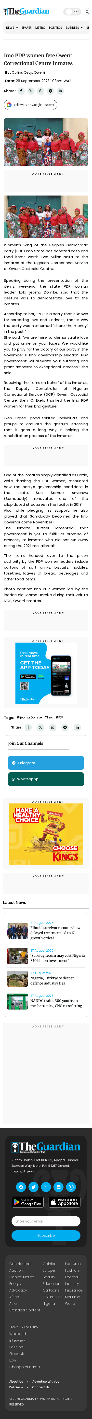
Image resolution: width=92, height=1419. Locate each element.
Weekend (17, 1333)
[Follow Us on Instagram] (46, 1187)
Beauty (49, 1277)
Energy (15, 1283)
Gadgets (17, 1353)
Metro (40, 28)
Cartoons (51, 1290)
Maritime (72, 1296)
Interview (17, 1340)
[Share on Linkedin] (60, 91)
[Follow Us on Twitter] (33, 1187)
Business (73, 28)
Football (72, 1277)
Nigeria (49, 1303)
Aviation (16, 1270)
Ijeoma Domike (30, 717)
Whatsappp (28, 779)
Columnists (53, 1296)
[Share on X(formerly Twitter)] (31, 91)
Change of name (24, 1366)
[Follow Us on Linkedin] (58, 1187)
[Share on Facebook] (21, 91)
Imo (50, 717)
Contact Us (41, 1387)
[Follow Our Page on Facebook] (21, 1187)
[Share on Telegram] (50, 91)
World (70, 1303)
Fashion (72, 1270)
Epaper (27, 28)
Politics (55, 28)
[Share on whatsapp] (40, 91)
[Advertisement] (46, 1074)
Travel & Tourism (23, 1327)
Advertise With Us (45, 1381)
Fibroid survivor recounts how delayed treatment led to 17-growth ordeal (55, 933)
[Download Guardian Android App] (28, 1202)
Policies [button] (15, 1387)
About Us (16, 1381)
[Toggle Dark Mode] (72, 11)
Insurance (74, 1290)
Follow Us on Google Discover (34, 105)
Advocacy (18, 1290)
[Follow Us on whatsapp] (71, 1187)
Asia (13, 1303)
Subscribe (46, 1235)
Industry (72, 1283)
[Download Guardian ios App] (64, 1202)
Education (51, 1283)
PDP (60, 717)
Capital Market (22, 1277)
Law (12, 1360)
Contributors (20, 1263)
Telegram (26, 762)
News (10, 28)
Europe (49, 1270)
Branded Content (24, 1310)
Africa (14, 1296)
